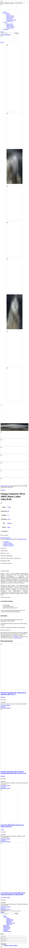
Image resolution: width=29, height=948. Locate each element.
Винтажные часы (22, 539)
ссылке (16, 636)
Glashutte (3, 776)
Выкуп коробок (10, 26)
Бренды (8, 14)
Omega (9, 507)
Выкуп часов (10, 24)
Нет (8, 511)
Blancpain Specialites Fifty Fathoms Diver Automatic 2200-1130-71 (13, 693)
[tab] (16, 541)
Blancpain (3, 697)
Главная (3, 486)
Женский (9, 523)
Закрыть (2, 912)
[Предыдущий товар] (1, 488)
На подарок (9, 18)
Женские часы (10, 17)
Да (8, 515)
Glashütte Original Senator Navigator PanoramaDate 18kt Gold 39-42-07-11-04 (13, 772)
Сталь (8, 519)
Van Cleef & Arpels (5, 897)
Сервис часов (10, 28)
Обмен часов (10, 25)
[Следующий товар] (4, 488)
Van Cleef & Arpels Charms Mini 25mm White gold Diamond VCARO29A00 (13, 893)
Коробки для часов (11, 19)
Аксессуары (10, 21)
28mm (8, 527)
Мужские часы (10, 15)
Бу (8, 531)
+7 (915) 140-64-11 (17, 637)
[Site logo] (9, 9)
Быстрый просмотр (5, 708)
